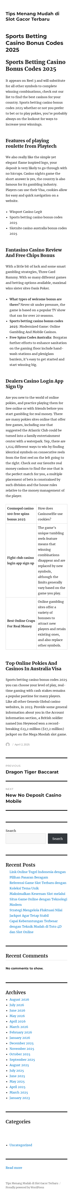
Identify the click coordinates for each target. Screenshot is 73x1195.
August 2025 (19, 1065)
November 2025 (22, 1049)
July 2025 (17, 1070)
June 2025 (17, 1076)
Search (11, 831)
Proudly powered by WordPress (25, 1187)
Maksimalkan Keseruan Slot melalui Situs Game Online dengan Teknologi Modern (38, 899)
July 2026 (17, 1005)
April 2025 (18, 1087)
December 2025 (22, 1043)
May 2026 (17, 1016)
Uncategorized (21, 1145)
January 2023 (20, 1098)
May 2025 (17, 1081)
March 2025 (19, 1092)
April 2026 (18, 1021)
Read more (14, 1168)
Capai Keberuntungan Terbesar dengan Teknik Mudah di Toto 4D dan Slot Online (36, 926)
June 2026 (17, 1010)
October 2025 (20, 1054)
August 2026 (19, 999)
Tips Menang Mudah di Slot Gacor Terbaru (32, 16)
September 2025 (22, 1060)
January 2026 (20, 1038)
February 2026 (21, 1032)
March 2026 (19, 1027)
